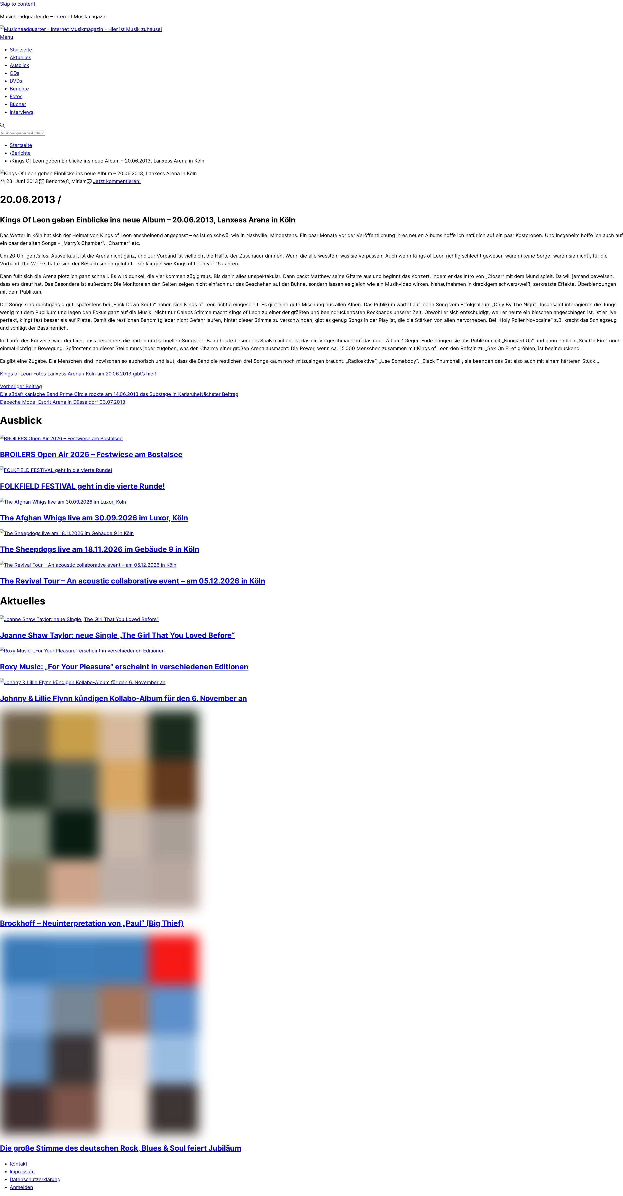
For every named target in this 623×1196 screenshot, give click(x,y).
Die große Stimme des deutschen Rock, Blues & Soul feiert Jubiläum (120, 1148)
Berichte (19, 89)
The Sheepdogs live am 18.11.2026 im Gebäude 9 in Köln (99, 549)
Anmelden (21, 1187)
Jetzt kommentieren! (117, 181)
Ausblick (19, 65)
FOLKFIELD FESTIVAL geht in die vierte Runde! (82, 486)
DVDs (16, 81)
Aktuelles (20, 57)
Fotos (16, 96)
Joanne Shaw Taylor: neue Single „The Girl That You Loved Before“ (117, 635)
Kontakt (18, 1164)
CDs (14, 73)
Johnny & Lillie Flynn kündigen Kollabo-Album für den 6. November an (123, 698)
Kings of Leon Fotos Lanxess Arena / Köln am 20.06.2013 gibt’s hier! (78, 374)
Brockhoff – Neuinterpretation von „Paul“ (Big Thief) (92, 923)
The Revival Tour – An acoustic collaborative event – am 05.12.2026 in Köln (132, 580)
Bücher (18, 104)
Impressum (22, 1172)
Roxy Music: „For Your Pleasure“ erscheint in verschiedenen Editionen (124, 666)
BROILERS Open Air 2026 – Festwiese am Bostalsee (91, 454)
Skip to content (17, 4)
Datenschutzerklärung (35, 1179)
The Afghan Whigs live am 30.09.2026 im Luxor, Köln (94, 517)
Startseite (21, 50)
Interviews (21, 112)
